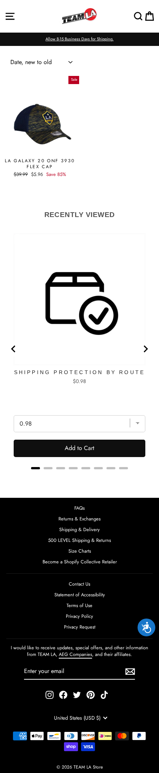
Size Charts (79, 550)
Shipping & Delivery (79, 529)
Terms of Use (79, 605)
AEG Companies (75, 654)
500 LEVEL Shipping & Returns (79, 540)
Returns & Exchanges (79, 518)
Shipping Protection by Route (79, 372)
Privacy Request (79, 626)
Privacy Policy (79, 616)
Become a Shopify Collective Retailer (80, 561)
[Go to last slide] (13, 348)
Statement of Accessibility (79, 594)
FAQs (79, 508)
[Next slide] (145, 348)
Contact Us (79, 583)
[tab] (35, 468)
